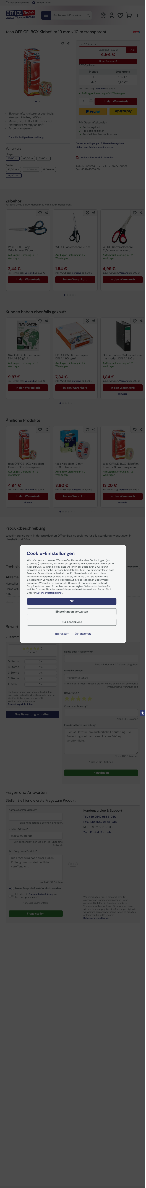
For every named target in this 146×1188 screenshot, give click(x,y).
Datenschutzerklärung (49, 593)
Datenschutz (83, 634)
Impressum (62, 634)
